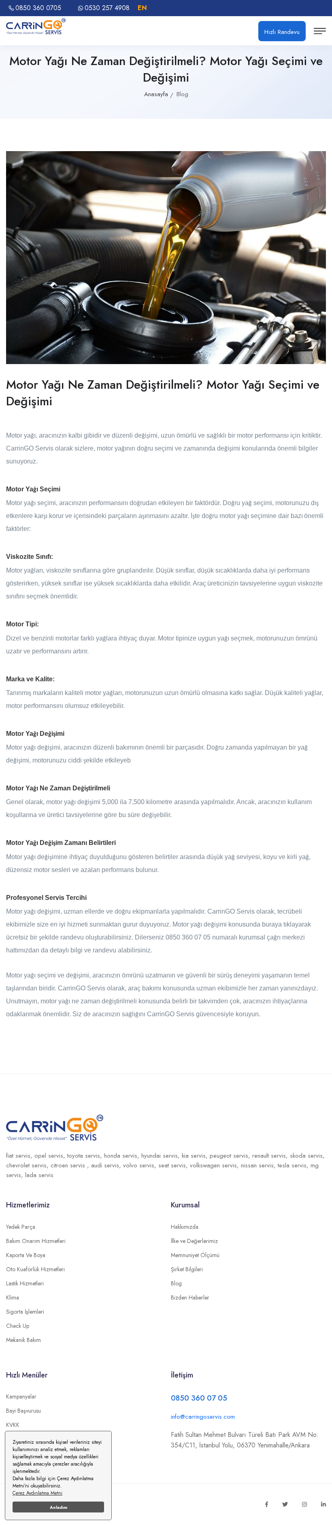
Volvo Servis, (140, 1165)
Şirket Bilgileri (187, 1269)
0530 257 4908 (107, 8)
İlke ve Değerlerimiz (194, 1241)
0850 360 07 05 (199, 1398)
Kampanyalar (21, 1396)
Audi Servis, (107, 1165)
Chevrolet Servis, (28, 1165)
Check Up (17, 1326)
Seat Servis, (174, 1165)
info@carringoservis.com (203, 1416)
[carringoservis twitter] (285, 1504)
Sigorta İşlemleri (25, 1312)
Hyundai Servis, (161, 1155)
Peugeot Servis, (231, 1155)
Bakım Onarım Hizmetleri (36, 1241)
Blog (176, 1283)
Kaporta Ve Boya (25, 1255)
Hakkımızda (184, 1227)
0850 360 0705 (38, 8)
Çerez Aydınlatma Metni (37, 1493)
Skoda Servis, (307, 1155)
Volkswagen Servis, (215, 1165)
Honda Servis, (122, 1155)
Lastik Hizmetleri (25, 1283)
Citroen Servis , (71, 1165)
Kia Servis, (196, 1155)
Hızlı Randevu (282, 31)
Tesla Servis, (294, 1165)
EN (142, 8)
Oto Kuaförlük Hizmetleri (35, 1269)
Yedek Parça (20, 1227)
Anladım (58, 1507)
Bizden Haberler (190, 1297)
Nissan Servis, (259, 1165)
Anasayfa (156, 94)
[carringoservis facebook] (266, 1504)
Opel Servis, (50, 1155)
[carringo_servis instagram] (304, 1504)
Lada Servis (39, 1175)
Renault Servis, (271, 1155)
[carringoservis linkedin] (323, 1504)
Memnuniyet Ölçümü (195, 1255)
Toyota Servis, (85, 1155)
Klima (12, 1297)
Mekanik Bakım (23, 1340)
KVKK (12, 1425)
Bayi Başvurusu (23, 1411)
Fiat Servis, (20, 1155)
